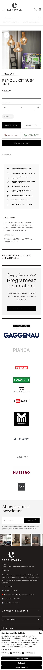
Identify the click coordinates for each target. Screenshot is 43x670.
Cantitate (5, 103)
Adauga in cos (32, 125)
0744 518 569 (8, 587)
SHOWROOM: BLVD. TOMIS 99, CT (22, 195)
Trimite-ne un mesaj (11, 591)
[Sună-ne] (35, 10)
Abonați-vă (31, 520)
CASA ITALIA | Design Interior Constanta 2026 (18, 566)
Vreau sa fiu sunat (21, 143)
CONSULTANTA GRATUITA (31, 22)
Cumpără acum (11, 125)
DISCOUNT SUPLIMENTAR (12, 22)
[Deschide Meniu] (3, 10)
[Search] (39, 18)
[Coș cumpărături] (40, 10)
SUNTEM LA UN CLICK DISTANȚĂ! (22, 204)
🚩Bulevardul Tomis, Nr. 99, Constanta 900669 (18, 595)
